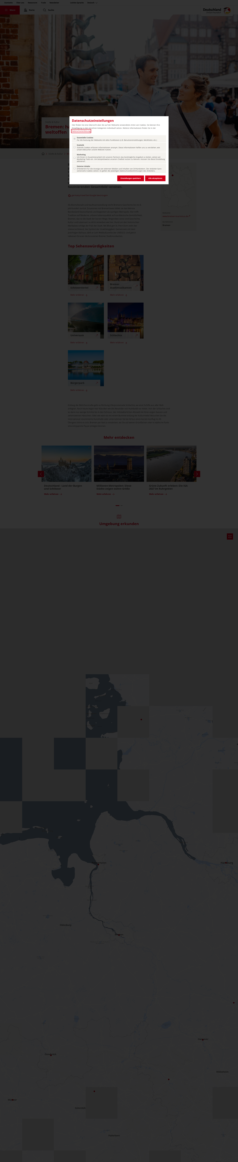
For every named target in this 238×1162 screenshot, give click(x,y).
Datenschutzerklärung (81, 131)
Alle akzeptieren (155, 178)
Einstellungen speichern (130, 178)
